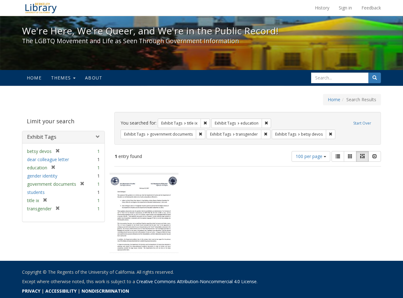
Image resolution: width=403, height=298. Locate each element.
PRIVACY (31, 291)
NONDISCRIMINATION (105, 291)
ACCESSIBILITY (61, 291)
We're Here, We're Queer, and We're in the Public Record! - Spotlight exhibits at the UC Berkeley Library (41, 8)
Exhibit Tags (41, 136)
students (36, 192)
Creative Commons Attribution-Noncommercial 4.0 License (196, 281)
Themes (61, 78)
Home (34, 78)
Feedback (371, 8)
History (322, 8)
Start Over (362, 123)
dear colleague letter (48, 159)
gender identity (42, 176)
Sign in (345, 8)
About (93, 78)
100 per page (310, 156)
